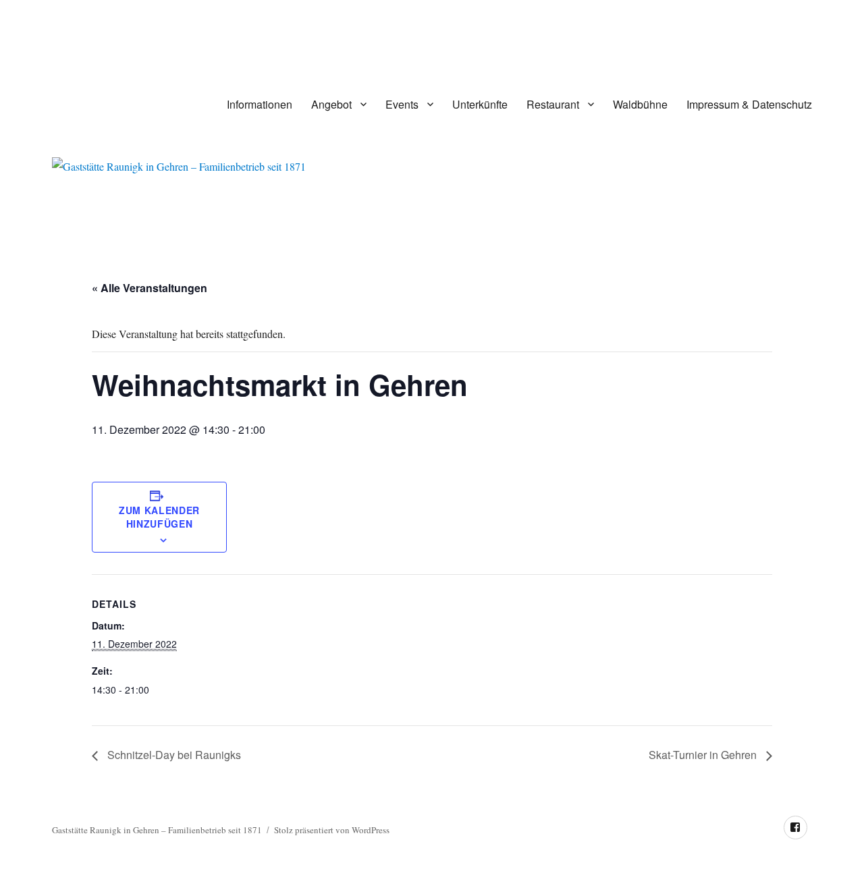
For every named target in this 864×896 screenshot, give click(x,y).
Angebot (331, 104)
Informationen (259, 104)
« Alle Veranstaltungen (149, 288)
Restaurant (552, 104)
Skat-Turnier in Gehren (704, 754)
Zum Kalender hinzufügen (159, 516)
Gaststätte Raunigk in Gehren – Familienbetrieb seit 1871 (157, 830)
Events (401, 104)
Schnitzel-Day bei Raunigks (173, 754)
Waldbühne (640, 104)
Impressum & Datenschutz (749, 104)
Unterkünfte (480, 104)
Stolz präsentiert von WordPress (331, 830)
